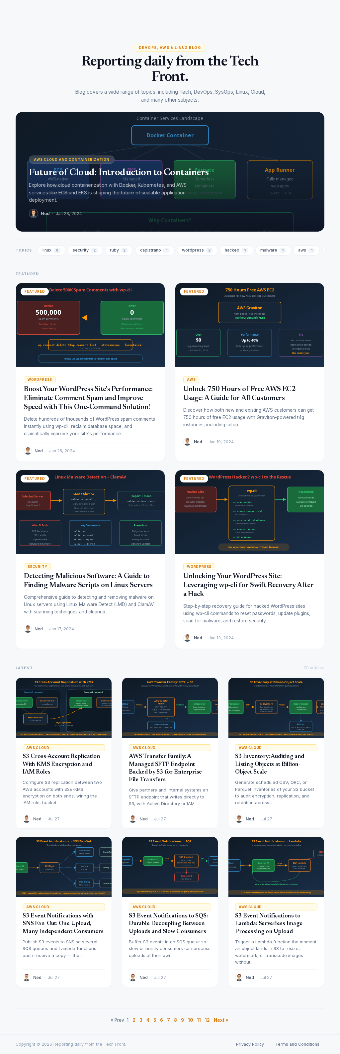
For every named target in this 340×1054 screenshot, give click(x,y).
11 (199, 1020)
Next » (221, 1020)
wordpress (196, 250)
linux (50, 250)
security (84, 250)
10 (190, 1020)
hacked (235, 250)
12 (207, 1020)
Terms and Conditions (297, 1044)
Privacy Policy (250, 1044)
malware (272, 250)
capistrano (153, 250)
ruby (118, 250)
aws (305, 250)
